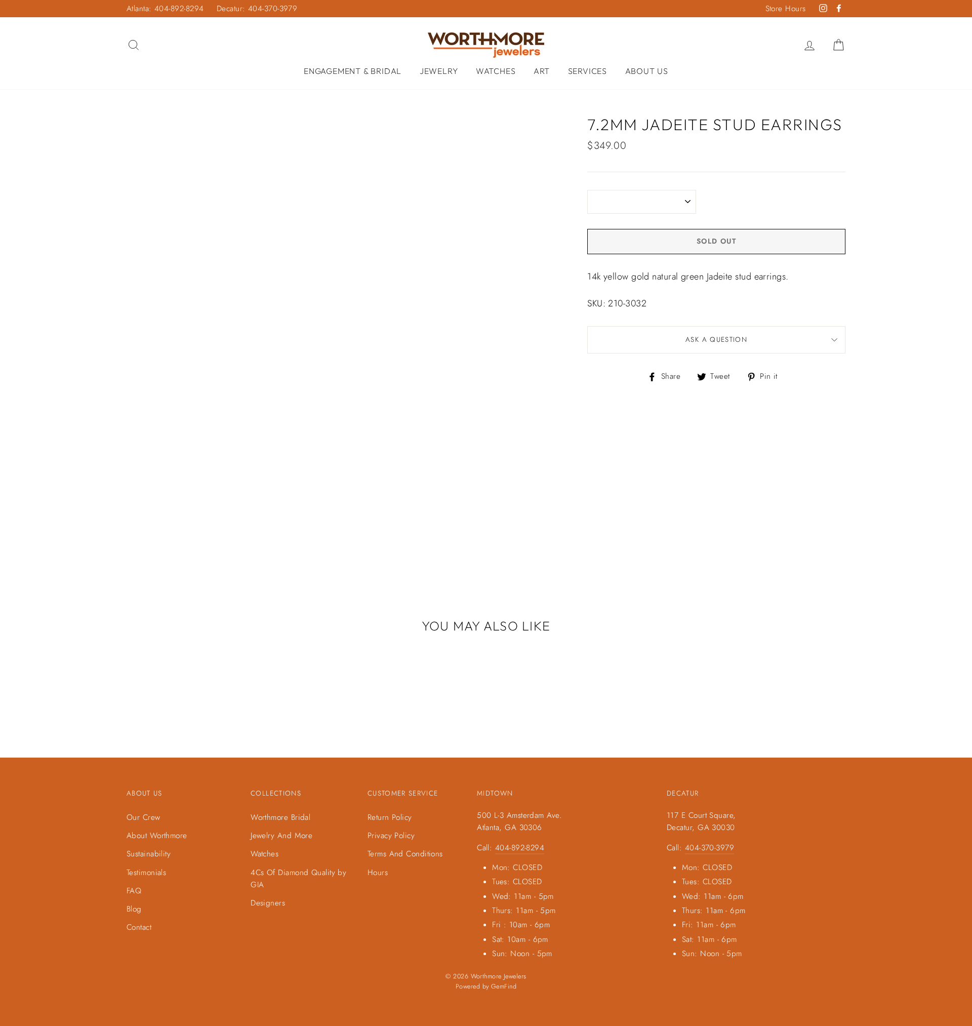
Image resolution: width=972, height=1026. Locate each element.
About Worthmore (157, 835)
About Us (646, 71)
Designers (268, 903)
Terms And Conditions (405, 853)
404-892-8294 (519, 847)
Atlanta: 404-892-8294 (165, 8)
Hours (378, 872)
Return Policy (390, 817)
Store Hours (785, 8)
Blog (134, 909)
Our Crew (143, 817)
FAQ (134, 890)
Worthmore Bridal (280, 817)
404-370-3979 (709, 847)
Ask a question (716, 339)
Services (587, 71)
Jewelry (439, 71)
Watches (496, 71)
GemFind (503, 986)
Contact (139, 927)
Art (542, 71)
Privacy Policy (391, 835)
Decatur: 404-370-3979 (257, 8)
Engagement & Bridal (352, 71)
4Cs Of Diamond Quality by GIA (298, 878)
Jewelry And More (281, 835)
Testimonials (146, 872)
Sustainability (149, 853)
